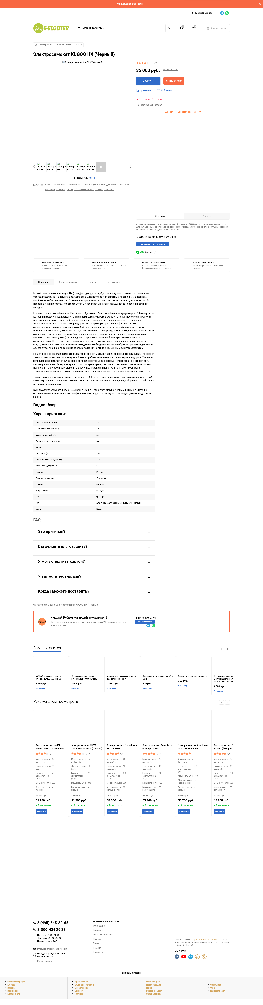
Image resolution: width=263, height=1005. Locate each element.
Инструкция (113, 282)
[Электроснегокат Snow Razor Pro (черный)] (122, 727)
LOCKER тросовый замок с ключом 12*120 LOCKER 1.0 (48, 677)
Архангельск (81, 981)
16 (154, 63)
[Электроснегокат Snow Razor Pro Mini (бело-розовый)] (229, 727)
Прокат (96, 943)
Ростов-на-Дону (154, 990)
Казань (11, 987)
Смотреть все (46, 45)
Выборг (79, 990)
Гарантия (98, 930)
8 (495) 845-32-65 (202, 12)
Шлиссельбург (217, 990)
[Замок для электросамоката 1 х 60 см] (158, 665)
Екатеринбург (14, 993)
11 (124, 753)
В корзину (40, 688)
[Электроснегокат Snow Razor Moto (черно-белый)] (193, 727)
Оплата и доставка (103, 935)
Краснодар (13, 990)
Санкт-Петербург (16, 981)
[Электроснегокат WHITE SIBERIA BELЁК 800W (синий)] (51, 727)
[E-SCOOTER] (202, 927)
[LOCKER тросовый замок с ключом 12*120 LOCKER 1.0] (51, 665)
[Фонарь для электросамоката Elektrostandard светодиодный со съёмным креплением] (229, 665)
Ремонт (97, 948)
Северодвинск (153, 993)
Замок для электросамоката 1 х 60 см (158, 677)
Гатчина (79, 993)
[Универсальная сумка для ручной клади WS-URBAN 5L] (87, 665)
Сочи (212, 987)
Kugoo (79, 45)
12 (53, 753)
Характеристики (67, 282)
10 (89, 753)
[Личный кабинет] (169, 28)
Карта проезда (44, 961)
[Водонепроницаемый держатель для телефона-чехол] (122, 665)
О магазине (99, 926)
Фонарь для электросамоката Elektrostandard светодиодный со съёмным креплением (228, 679)
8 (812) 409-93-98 (146, 618)
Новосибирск (153, 981)
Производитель (64, 45)
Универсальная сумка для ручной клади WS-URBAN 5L (84, 677)
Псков (149, 987)
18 (195, 753)
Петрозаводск (153, 984)
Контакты (98, 952)
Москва (11, 984)
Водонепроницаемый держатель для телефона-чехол (122, 677)
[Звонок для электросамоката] (193, 665)
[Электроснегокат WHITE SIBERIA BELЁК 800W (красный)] (87, 727)
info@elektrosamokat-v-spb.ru (52, 949)
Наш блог (97, 939)
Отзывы (91, 282)
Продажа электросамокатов (206, 939)
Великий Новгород (84, 984)
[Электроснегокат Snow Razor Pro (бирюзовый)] (158, 727)
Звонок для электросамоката (192, 676)
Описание (43, 282)
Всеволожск (81, 987)
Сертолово (215, 984)
